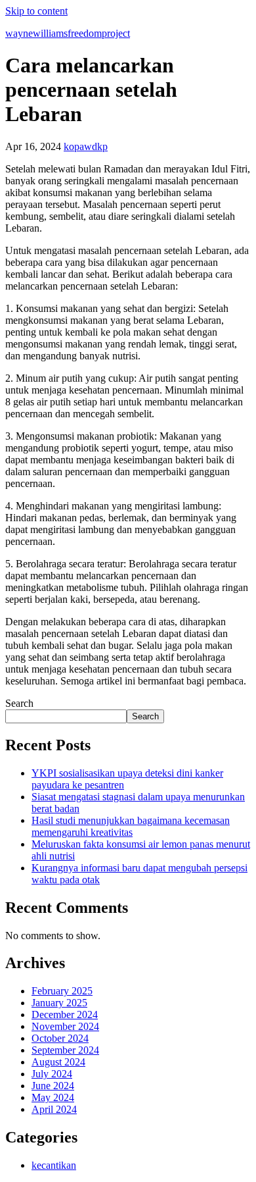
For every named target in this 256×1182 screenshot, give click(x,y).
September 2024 (65, 1050)
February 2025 (62, 990)
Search (19, 703)
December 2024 (65, 1014)
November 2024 (65, 1026)
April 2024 (54, 1109)
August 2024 (58, 1061)
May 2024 (53, 1097)
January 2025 (59, 1002)
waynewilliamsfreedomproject (67, 33)
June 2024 (53, 1085)
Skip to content (36, 10)
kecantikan (54, 1165)
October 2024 (60, 1038)
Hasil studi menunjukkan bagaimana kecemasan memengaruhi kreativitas (131, 826)
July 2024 (52, 1073)
